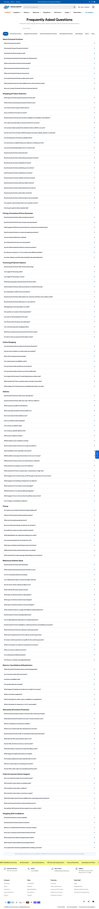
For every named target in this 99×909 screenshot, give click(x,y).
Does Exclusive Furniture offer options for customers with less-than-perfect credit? (28, 297)
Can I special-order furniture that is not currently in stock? (21, 203)
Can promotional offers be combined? (15, 237)
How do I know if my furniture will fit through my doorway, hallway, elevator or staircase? (29, 133)
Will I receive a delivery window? (13, 436)
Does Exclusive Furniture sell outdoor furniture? (18, 193)
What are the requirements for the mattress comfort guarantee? (23, 635)
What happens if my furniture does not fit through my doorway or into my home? (27, 476)
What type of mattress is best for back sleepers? (18, 600)
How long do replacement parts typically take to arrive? (20, 758)
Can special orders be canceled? (13, 684)
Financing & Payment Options (66, 33)
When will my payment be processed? (15, 356)
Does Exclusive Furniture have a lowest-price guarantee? (20, 222)
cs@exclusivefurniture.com (62, 870)
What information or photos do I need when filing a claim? (21, 748)
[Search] (74, 7)
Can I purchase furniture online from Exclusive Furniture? (20, 346)
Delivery (87, 33)
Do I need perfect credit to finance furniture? (17, 292)
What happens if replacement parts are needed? (18, 753)
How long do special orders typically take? (16, 208)
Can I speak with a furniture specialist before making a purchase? (23, 847)
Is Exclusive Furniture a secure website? (15, 817)
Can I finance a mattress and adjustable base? (17, 660)
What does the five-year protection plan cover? (18, 738)
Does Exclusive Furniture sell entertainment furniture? (20, 188)
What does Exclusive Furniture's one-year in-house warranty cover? (23, 718)
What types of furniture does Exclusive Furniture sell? (19, 97)
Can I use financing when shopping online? (16, 327)
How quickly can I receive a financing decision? (17, 312)
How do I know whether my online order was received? (20, 351)
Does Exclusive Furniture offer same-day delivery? (18, 395)
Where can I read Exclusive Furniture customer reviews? (20, 827)
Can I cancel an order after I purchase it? (15, 674)
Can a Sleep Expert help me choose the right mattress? (20, 579)
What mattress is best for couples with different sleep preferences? (23, 610)
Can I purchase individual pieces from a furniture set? (19, 148)
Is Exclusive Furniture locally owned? (14, 53)
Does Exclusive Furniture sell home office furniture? (19, 183)
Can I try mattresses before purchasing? (15, 574)
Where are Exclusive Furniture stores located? (17, 63)
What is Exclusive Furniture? (12, 43)
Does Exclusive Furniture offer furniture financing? (19, 266)
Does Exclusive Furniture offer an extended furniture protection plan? (24, 733)
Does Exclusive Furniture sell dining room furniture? (19, 168)
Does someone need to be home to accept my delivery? (20, 446)
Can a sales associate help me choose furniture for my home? (22, 123)
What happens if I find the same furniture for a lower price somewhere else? (26, 227)
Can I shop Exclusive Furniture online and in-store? (18, 78)
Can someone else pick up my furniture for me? (17, 540)
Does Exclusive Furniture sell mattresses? (16, 564)
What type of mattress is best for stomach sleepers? (19, 605)
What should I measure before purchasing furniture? (19, 842)
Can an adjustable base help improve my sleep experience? (21, 620)
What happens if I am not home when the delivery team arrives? (22, 496)
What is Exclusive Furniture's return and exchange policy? (21, 669)
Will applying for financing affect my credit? (17, 307)
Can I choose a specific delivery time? (15, 430)
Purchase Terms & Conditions (87, 907)
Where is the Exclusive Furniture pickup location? (18, 515)
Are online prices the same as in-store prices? (17, 242)
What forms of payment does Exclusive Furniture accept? (21, 332)
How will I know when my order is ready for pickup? (18, 530)
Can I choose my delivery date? (13, 425)
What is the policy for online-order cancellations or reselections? (23, 699)
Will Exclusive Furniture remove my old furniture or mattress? (22, 461)
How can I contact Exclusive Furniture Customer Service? (20, 88)
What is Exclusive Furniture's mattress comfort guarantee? (21, 630)
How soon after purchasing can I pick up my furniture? (20, 525)
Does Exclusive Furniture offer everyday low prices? (19, 217)
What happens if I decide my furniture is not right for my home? (22, 689)
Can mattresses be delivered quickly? (15, 655)
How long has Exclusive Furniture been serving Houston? (20, 58)
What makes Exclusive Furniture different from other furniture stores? (24, 83)
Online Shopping (79, 33)
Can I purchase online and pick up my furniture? (18, 366)
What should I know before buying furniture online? (19, 837)
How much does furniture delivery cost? (15, 415)
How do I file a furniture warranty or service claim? (18, 743)
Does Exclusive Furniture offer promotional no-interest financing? (23, 287)
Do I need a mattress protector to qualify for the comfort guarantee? (24, 640)
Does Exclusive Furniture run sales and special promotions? (21, 232)
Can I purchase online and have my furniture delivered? (20, 371)
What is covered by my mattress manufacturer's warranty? (21, 645)
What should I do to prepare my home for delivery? (18, 466)
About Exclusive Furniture (15, 33)
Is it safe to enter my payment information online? (18, 337)
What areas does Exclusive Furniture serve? (16, 68)
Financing (6, 2)
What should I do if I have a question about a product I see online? (23, 381)
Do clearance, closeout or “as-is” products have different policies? (23, 252)
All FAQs (5, 33)
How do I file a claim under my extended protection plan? (20, 769)
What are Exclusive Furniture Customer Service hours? (20, 803)
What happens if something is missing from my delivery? (20, 481)
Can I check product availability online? (15, 361)
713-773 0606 (34, 870)
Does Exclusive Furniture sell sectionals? (16, 153)
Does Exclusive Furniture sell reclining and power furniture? (21, 158)
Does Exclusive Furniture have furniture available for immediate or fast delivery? (27, 118)
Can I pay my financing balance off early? (16, 317)
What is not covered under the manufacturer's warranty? (20, 728)
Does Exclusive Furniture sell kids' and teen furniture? (19, 178)
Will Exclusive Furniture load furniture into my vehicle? (20, 550)
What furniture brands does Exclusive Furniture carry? (20, 103)
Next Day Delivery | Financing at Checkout (49, 2)
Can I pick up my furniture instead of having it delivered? (20, 510)
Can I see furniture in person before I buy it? (16, 108)
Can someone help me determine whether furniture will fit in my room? (24, 128)
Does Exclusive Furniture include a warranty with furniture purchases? (24, 713)
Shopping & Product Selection (30, 33)
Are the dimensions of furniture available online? (18, 138)
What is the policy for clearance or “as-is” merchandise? (20, 704)
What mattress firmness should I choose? (16, 589)
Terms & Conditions (72, 907)
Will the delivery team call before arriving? (16, 441)
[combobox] (49, 7)
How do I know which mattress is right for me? (17, 584)
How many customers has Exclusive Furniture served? (20, 832)
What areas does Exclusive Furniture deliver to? (18, 410)
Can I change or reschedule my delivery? (15, 501)
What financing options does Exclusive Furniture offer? (20, 282)
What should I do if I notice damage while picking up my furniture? (23, 555)
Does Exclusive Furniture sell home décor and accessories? (21, 198)
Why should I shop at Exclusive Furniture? (16, 48)
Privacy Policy (61, 907)
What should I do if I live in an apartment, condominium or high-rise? (24, 471)
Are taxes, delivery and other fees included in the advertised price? (23, 257)
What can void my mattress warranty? (15, 650)
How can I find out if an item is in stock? (15, 113)
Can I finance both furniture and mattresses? (17, 322)
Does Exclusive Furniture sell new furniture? (16, 822)
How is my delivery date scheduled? (14, 420)
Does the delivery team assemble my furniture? (17, 451)
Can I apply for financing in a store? (14, 277)
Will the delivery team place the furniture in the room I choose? (22, 456)
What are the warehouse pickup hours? (15, 520)
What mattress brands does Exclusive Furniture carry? (20, 569)
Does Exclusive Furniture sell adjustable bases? (17, 615)
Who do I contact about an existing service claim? (18, 764)
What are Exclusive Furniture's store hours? (16, 73)
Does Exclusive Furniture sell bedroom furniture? (18, 173)
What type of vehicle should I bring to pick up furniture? (20, 545)
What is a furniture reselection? (13, 694)
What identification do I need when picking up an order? (20, 535)
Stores (12, 2)
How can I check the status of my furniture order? (18, 778)
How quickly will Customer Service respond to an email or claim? (22, 808)
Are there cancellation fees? (12, 679)
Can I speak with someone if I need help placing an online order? (22, 376)
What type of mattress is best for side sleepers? (17, 594)
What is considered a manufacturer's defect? (17, 723)
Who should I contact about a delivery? (15, 788)
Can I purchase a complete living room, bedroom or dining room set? (24, 143)
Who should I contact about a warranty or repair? (18, 793)
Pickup (93, 33)
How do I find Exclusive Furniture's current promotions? (20, 247)
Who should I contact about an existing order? (17, 783)
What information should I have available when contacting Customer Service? (26, 798)
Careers (18, 2)
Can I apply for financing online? (13, 272)
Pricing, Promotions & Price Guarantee (48, 33)
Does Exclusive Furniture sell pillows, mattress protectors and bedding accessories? (28, 625)
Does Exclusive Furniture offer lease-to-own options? (19, 302)
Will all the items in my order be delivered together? (19, 491)
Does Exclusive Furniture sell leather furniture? (17, 163)
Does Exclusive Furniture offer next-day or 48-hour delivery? (21, 400)
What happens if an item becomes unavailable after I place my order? (24, 386)
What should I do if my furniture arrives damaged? (18, 486)
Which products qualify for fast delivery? (16, 405)
